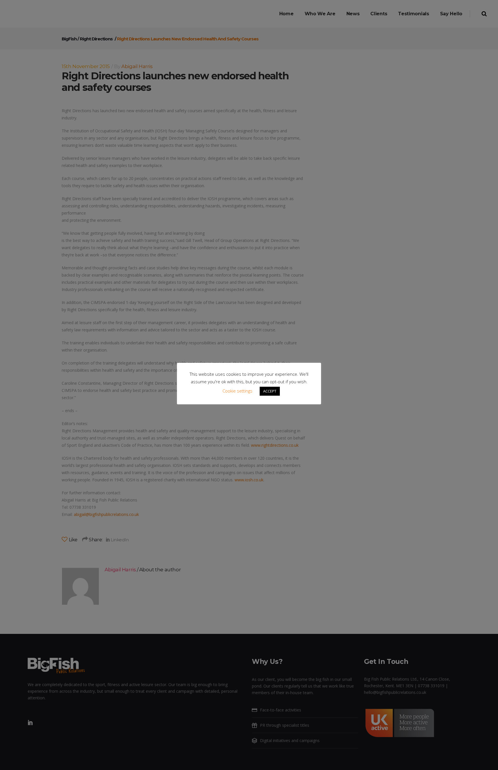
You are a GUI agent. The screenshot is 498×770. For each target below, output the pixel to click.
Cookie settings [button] (237, 391)
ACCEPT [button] (269, 391)
